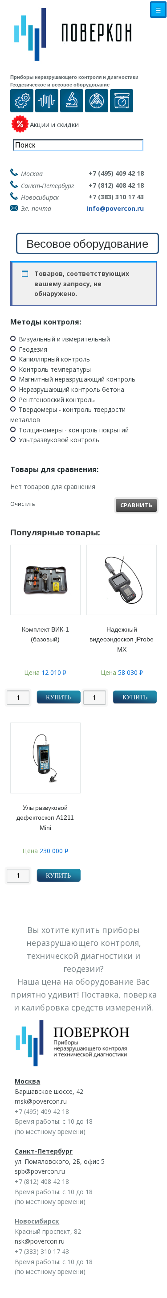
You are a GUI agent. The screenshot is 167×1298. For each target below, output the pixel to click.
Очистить (22, 504)
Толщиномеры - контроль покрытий (74, 430)
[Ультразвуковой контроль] (46, 107)
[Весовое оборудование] (121, 107)
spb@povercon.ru (40, 1171)
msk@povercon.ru (41, 1101)
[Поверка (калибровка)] (21, 107)
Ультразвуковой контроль (59, 439)
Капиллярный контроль (54, 359)
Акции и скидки (54, 124)
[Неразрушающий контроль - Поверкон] (79, 41)
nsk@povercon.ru (40, 1241)
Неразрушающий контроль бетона (71, 389)
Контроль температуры (55, 369)
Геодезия (33, 349)
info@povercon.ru (115, 208)
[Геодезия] (96, 107)
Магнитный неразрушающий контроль (77, 379)
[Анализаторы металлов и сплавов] (71, 107)
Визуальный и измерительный (64, 339)
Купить (58, 697)
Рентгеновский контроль (57, 399)
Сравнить (136, 505)
